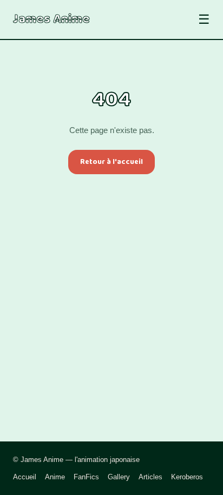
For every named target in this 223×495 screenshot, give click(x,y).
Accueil (24, 477)
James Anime (51, 19)
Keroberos (187, 477)
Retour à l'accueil (111, 162)
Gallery (119, 477)
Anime (55, 477)
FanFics (86, 477)
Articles (150, 477)
